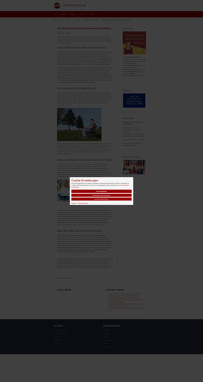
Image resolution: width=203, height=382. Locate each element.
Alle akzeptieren (101, 191)
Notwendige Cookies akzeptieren (101, 195)
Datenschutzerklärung (83, 203)
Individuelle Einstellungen (101, 199)
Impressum (74, 203)
